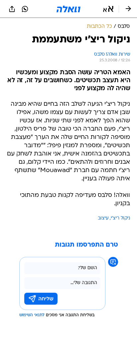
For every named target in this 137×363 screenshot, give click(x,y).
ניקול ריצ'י (120, 218)
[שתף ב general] (12, 9)
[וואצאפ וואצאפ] (25, 9)
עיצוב (103, 218)
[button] (108, 9)
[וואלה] (68, 9)
